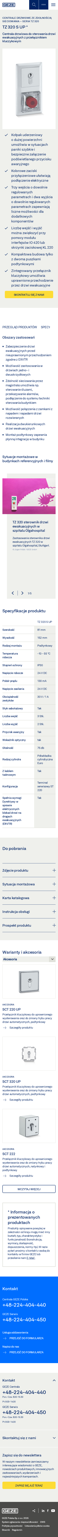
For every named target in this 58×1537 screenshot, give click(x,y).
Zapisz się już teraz (29, 1485)
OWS (42, 1522)
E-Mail (31, 1257)
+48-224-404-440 (24, 1305)
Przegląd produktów (19, 327)
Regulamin (17, 1530)
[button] (13, 593)
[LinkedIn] (43, 1511)
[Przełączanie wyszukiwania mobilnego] (34, 5)
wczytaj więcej (29, 1189)
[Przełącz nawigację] (53, 5)
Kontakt (8, 1380)
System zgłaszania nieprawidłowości (20, 1522)
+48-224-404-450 (24, 1319)
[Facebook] (48, 1511)
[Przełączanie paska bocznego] (43, 5)
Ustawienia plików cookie (37, 1526)
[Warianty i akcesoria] (29, 960)
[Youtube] (53, 1511)
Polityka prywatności (12, 1526)
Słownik (6, 1530)
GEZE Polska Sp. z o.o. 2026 (15, 1518)
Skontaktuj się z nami (29, 294)
